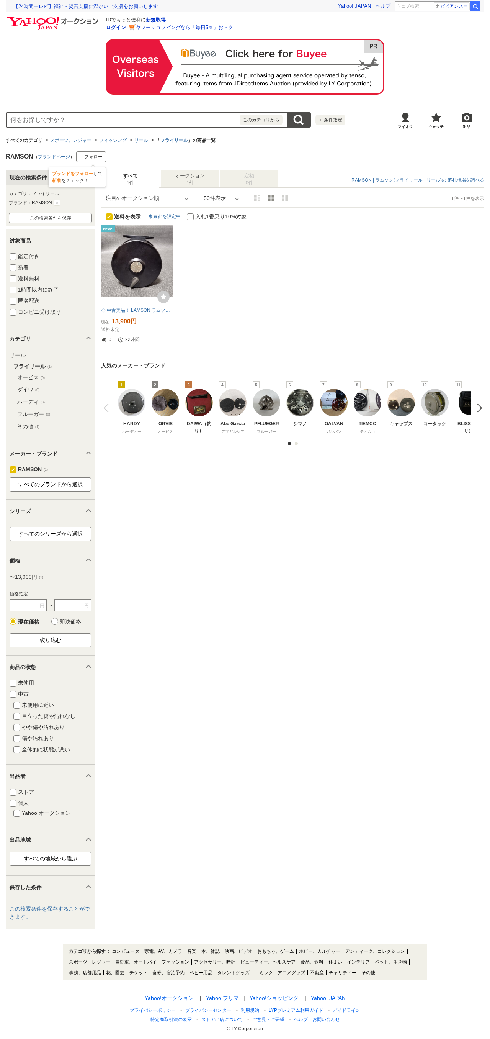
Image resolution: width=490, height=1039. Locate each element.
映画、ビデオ (238, 951)
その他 (28, 426)
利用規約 (250, 1010)
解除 (57, 203)
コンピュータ (125, 951)
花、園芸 (115, 972)
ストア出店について (222, 1019)
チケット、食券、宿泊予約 (157, 972)
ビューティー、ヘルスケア (268, 962)
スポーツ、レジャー (70, 140)
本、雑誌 (210, 951)
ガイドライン (346, 1010)
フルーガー (33, 414)
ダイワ (28, 390)
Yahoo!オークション (169, 998)
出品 (466, 127)
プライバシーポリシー (153, 1010)
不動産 (317, 972)
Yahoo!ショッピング (274, 998)
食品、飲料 (312, 962)
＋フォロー (91, 156)
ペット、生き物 (391, 962)
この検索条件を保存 (50, 218)
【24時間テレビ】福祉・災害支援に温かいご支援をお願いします (85, 6)
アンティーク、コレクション (375, 951)
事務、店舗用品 (85, 972)
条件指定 (330, 120)
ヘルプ (383, 6)
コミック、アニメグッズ (280, 972)
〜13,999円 (26, 577)
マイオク (405, 127)
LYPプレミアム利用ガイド (296, 1010)
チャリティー (342, 972)
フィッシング (113, 140)
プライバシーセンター (208, 1010)
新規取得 (156, 20)
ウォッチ (436, 127)
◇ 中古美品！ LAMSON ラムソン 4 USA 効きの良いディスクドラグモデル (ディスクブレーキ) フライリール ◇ (137, 310)
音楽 (191, 951)
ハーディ (31, 402)
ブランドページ (54, 156)
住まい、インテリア (349, 962)
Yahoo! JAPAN (354, 6)
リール (141, 140)
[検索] (475, 6)
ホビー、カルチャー (319, 951)
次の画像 (477, 407)
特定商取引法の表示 (171, 1019)
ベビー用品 (200, 972)
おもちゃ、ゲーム (275, 951)
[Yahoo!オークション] (54, 18)
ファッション (175, 962)
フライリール (174, 140)
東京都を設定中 (165, 216)
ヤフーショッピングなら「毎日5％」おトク (184, 27)
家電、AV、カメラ (163, 951)
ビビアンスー (454, 6)
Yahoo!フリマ (222, 998)
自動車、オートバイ (136, 962)
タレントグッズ (233, 972)
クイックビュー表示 (285, 198)
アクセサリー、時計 (214, 962)
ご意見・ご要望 (268, 1019)
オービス (31, 377)
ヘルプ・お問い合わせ (317, 1019)
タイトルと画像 (257, 198)
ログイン (116, 27)
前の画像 (107, 407)
